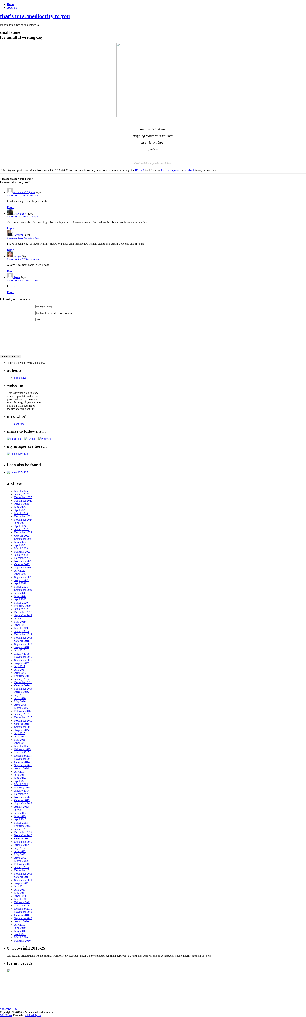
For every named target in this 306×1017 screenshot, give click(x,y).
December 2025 (23, 497)
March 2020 (21, 602)
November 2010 (23, 911)
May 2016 (20, 701)
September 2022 (23, 567)
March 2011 (21, 899)
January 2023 (21, 554)
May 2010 (20, 931)
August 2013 (21, 806)
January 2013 (21, 828)
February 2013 (22, 825)
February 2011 (22, 902)
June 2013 (20, 813)
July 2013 (19, 809)
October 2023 (22, 535)
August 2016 (21, 691)
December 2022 (23, 557)
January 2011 (21, 905)
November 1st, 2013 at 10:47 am (22, 195)
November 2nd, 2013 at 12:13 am (23, 237)
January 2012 (21, 867)
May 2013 (20, 816)
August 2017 (21, 663)
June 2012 (20, 851)
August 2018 (21, 647)
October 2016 (22, 685)
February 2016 (22, 710)
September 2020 (23, 589)
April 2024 (20, 526)
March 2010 (21, 937)
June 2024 (20, 522)
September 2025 (23, 500)
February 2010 (22, 940)
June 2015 (20, 736)
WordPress (6, 1015)
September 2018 (23, 644)
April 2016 (20, 704)
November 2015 (23, 720)
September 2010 (23, 918)
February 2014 (22, 787)
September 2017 (23, 659)
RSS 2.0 (139, 170)
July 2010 (19, 924)
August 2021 (21, 580)
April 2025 (20, 510)
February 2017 (22, 675)
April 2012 (20, 857)
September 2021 (23, 577)
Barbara (18, 234)
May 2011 (20, 892)
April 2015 (20, 742)
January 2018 (21, 653)
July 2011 (19, 886)
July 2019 (19, 618)
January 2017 (21, 679)
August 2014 (21, 768)
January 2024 (21, 529)
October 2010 (22, 915)
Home (10, 4)
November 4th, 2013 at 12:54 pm (23, 259)
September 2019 (23, 615)
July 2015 (19, 733)
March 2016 (21, 707)
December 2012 (23, 832)
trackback (189, 170)
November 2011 (23, 873)
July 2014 (19, 771)
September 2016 (23, 688)
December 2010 (23, 908)
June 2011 (20, 889)
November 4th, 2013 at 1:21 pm (22, 280)
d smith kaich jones (24, 192)
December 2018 (23, 634)
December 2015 (23, 717)
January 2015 (21, 752)
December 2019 (23, 612)
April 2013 (20, 819)
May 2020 (20, 596)
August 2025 (21, 503)
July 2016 (19, 695)
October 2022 (22, 564)
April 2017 (20, 672)
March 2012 (21, 860)
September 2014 (23, 765)
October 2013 (22, 800)
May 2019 (20, 621)
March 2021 (21, 586)
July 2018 (19, 650)
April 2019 (20, 624)
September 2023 (23, 538)
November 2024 (23, 519)
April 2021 (20, 583)
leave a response (170, 170)
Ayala (16, 277)
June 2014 (20, 774)
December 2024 (23, 516)
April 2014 (20, 781)
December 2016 (23, 682)
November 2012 (23, 835)
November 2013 (23, 797)
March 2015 (21, 746)
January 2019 (21, 631)
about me (12, 7)
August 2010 (21, 921)
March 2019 (21, 628)
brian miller (20, 213)
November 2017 (23, 656)
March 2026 (21, 490)
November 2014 (23, 758)
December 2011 (23, 870)
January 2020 (21, 608)
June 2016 (20, 698)
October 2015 (22, 723)
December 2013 (23, 793)
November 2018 (23, 637)
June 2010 (20, 927)
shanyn (17, 256)
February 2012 (22, 864)
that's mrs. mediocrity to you (35, 16)
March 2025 (21, 513)
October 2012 (22, 838)
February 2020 (22, 605)
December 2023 (23, 532)
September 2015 (23, 726)
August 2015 (21, 730)
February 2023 (22, 551)
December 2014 (23, 755)
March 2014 (21, 784)
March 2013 (21, 822)
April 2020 (20, 599)
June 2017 (20, 669)
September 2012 (23, 841)
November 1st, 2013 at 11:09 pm (22, 216)
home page (20, 377)
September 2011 (23, 879)
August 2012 (21, 844)
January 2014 (21, 790)
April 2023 (20, 545)
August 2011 (21, 883)
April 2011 (20, 895)
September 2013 (23, 803)
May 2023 (20, 541)
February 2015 (22, 749)
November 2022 (23, 561)
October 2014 (22, 762)
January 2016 (21, 714)
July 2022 (19, 570)
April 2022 (20, 573)
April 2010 (20, 934)
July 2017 (19, 666)
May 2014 (20, 777)
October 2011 (21, 876)
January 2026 (21, 494)
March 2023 (21, 548)
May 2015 (20, 739)
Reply (10, 207)
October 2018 (22, 640)
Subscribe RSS (8, 1008)
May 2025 (20, 506)
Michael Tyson (33, 1015)
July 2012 (19, 848)
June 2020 (20, 593)
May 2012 (20, 854)
